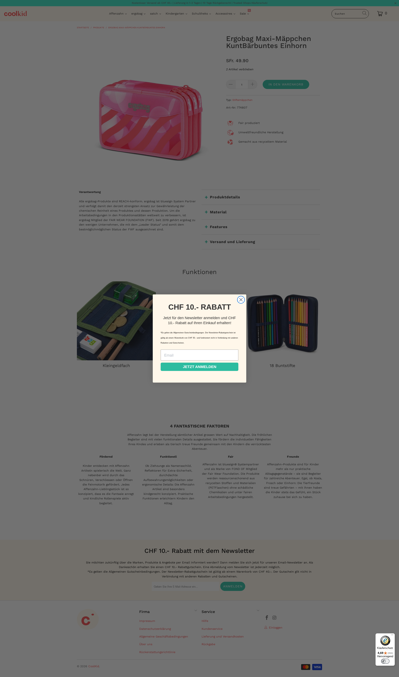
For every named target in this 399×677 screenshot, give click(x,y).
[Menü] (392, 635)
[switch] (385, 661)
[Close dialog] (241, 299)
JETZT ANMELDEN (199, 367)
